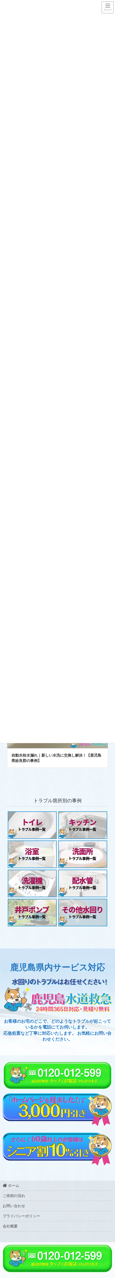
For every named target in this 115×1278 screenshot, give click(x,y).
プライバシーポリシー (21, 1216)
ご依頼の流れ (14, 1196)
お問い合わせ (14, 1206)
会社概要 (10, 1226)
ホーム (13, 1186)
